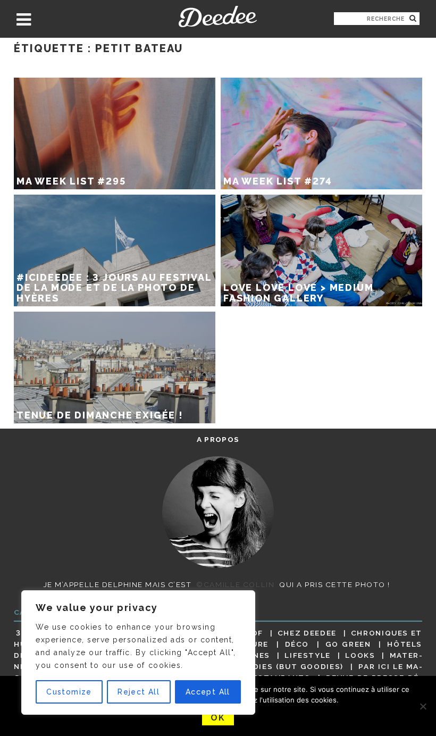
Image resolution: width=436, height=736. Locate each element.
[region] (138, 652)
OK (218, 718)
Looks (360, 655)
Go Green (348, 644)
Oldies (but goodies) (292, 666)
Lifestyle (307, 655)
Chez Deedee (307, 633)
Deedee (218, 16)
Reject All (139, 692)
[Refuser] (422, 706)
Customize (69, 692)
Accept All (208, 692)
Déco (297, 644)
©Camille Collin (235, 584)
